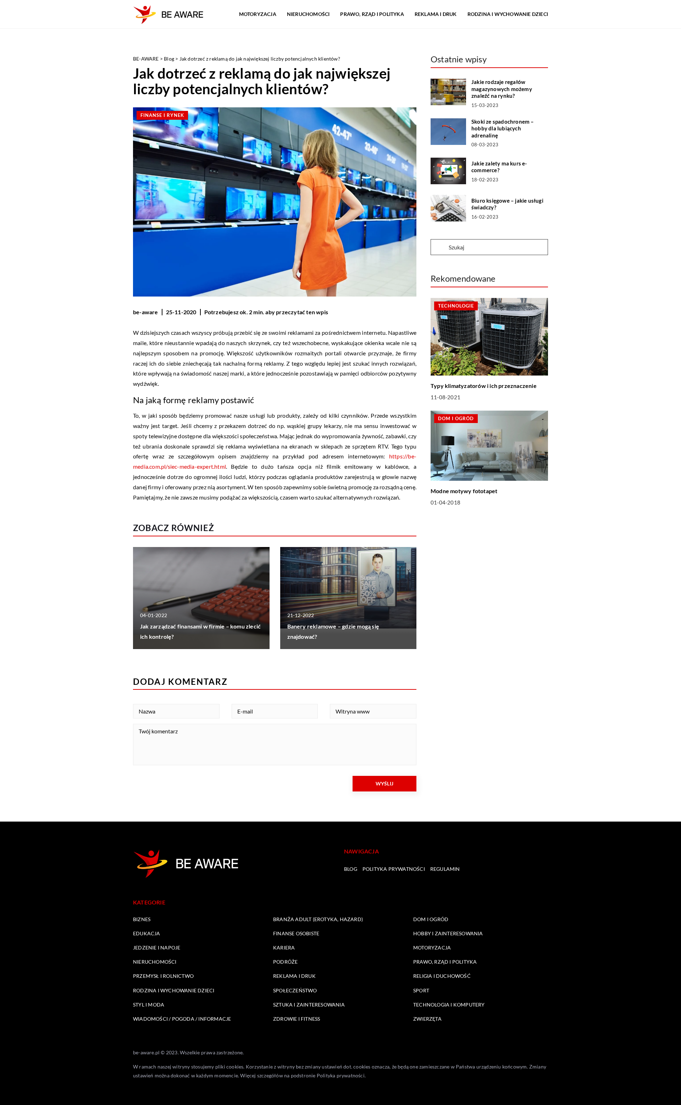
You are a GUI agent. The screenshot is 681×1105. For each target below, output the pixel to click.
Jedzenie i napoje (156, 948)
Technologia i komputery (449, 1005)
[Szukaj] (439, 247)
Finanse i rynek (162, 115)
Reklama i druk (436, 14)
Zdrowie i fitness (296, 1019)
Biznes (141, 919)
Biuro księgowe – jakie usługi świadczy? (507, 204)
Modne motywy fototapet (464, 491)
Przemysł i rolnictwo (163, 976)
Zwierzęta (427, 1019)
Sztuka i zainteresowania (309, 1005)
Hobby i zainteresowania (448, 933)
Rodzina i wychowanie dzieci (507, 14)
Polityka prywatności (393, 869)
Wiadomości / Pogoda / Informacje (182, 1019)
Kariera (284, 948)
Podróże (285, 962)
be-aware (145, 312)
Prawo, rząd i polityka (372, 14)
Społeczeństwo (295, 990)
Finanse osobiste (296, 933)
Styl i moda (148, 1005)
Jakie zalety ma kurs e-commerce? (499, 167)
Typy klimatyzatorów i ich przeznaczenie (484, 385)
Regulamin (445, 869)
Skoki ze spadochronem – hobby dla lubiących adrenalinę (502, 128)
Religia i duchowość (442, 976)
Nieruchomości (308, 14)
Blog (350, 869)
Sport (421, 990)
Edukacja (146, 933)
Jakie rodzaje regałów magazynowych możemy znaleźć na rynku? (501, 89)
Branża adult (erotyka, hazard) (318, 919)
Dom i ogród (430, 919)
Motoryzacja (257, 14)
